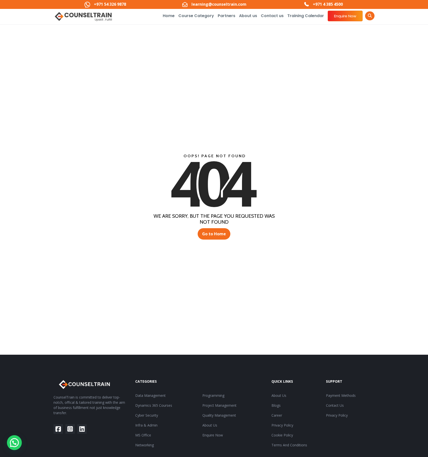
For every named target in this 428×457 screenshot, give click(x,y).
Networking (144, 445)
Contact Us (335, 405)
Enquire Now (345, 16)
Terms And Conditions (289, 445)
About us (248, 16)
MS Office (143, 435)
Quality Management (219, 415)
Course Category (196, 16)
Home (169, 16)
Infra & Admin (146, 425)
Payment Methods (341, 395)
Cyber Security (146, 415)
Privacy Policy (282, 425)
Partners (226, 16)
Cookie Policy (282, 435)
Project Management (219, 405)
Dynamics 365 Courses (153, 405)
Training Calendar (305, 16)
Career (276, 415)
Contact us (272, 16)
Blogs (276, 405)
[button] (14, 442)
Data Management (150, 395)
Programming (213, 395)
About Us (209, 425)
